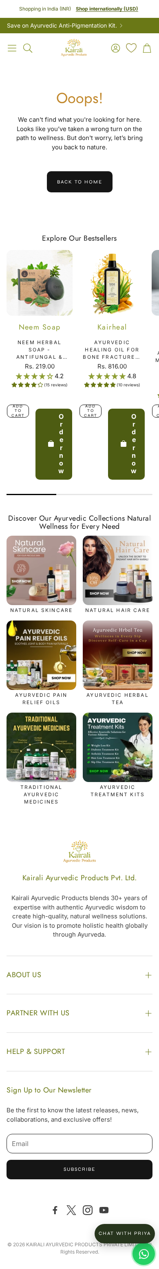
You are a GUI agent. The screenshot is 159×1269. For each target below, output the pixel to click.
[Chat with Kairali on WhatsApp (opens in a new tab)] (143, 1254)
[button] (12, 48)
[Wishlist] (131, 48)
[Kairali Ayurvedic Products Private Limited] (79, 853)
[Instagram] (88, 1210)
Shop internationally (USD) (107, 9)
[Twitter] (71, 1210)
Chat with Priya (125, 1233)
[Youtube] (104, 1210)
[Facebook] (55, 1210)
